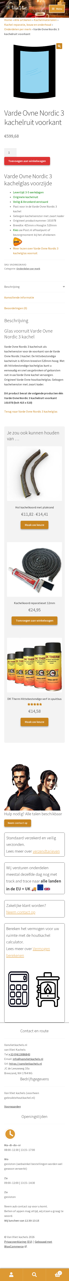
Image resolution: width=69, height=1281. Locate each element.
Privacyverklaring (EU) (18, 1241)
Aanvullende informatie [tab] (19, 297)
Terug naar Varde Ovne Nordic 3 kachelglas (30, 411)
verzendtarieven (46, 851)
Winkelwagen (53, 1271)
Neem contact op (17, 823)
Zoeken (34, 1275)
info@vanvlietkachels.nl (28, 1059)
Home (8, 20)
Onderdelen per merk (17, 29)
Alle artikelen (22, 20)
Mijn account (11, 1275)
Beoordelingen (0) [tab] (15, 308)
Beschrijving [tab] (12, 286)
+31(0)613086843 (19, 1054)
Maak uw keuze (34, 525)
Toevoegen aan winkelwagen (27, 161)
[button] (59, 46)
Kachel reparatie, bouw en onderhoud (27, 24)
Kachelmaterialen (45, 20)
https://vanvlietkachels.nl (25, 1063)
